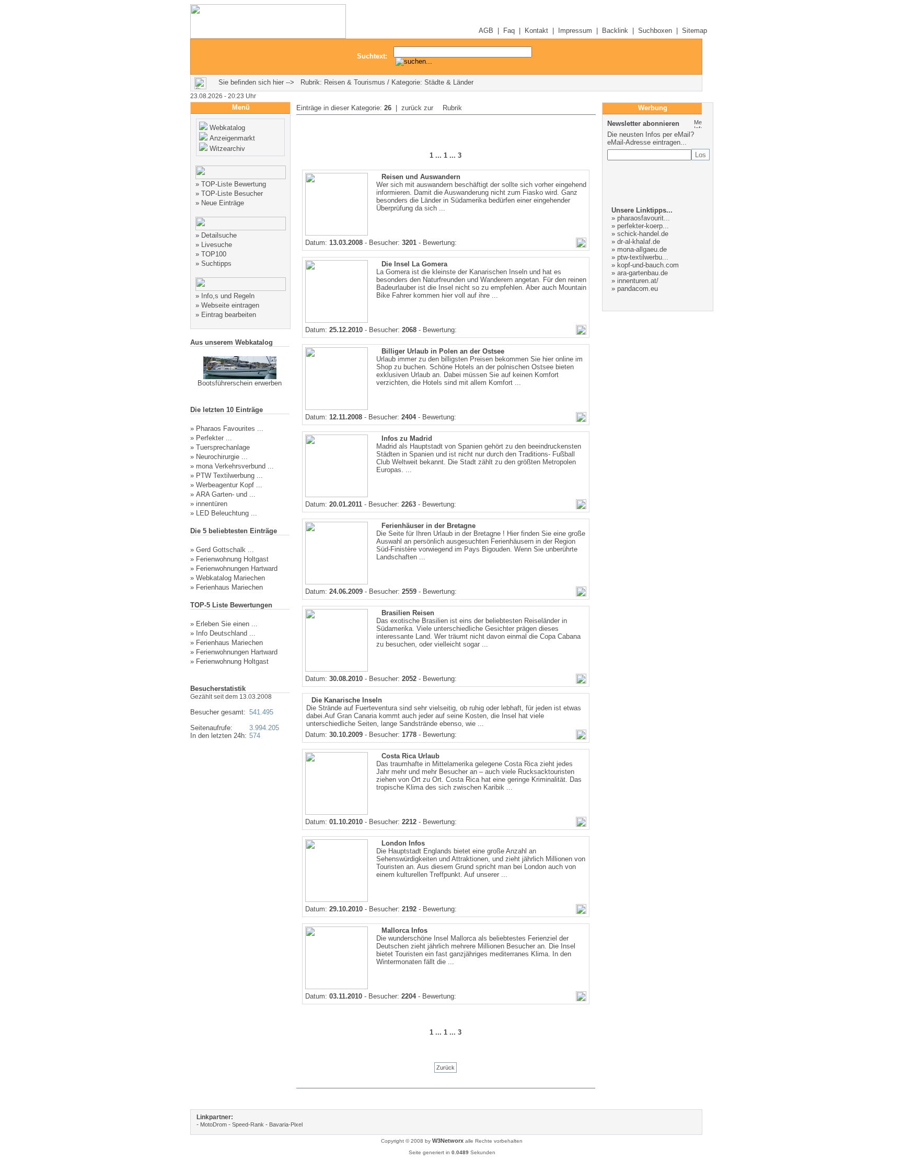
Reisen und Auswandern (420, 177)
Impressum (575, 30)
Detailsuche (219, 235)
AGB (486, 30)
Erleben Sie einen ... (227, 624)
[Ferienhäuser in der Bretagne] (336, 582)
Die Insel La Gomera (414, 264)
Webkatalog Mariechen (230, 578)
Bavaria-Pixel (286, 1124)
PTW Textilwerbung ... (229, 475)
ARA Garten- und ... (226, 494)
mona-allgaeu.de (642, 249)
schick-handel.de (642, 234)
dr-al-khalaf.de (638, 241)
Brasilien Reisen (407, 613)
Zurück (445, 1067)
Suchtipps (216, 263)
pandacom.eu (637, 288)
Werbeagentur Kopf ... (229, 485)
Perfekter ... (214, 438)
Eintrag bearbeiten (228, 315)
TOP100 (213, 254)
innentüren (211, 504)
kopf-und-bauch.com (648, 265)
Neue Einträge (222, 203)
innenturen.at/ (637, 281)
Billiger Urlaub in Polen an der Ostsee (442, 351)
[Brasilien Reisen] (336, 669)
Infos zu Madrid (406, 438)
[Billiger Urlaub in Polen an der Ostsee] (336, 408)
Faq (509, 30)
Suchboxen (655, 30)
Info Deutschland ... (226, 633)
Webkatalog (227, 128)
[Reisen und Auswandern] (336, 233)
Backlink (615, 30)
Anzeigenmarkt (232, 138)
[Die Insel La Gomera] (336, 321)
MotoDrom (213, 1124)
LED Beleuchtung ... (226, 513)
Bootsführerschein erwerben (240, 383)
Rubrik (451, 108)
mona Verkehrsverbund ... (235, 466)
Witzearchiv (227, 149)
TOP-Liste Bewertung (233, 184)
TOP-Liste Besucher (232, 193)
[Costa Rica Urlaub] (336, 813)
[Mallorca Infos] (336, 987)
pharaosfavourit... (643, 218)
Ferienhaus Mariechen (229, 587)
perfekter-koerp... (643, 226)
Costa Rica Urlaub (410, 756)
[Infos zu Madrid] (336, 495)
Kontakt (536, 30)
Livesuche (216, 245)
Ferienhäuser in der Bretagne (428, 526)
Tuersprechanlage (223, 447)
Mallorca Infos (404, 930)
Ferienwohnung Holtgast (232, 559)
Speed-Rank (248, 1124)
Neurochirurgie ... (222, 457)
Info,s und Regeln (227, 296)
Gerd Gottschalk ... (225, 550)
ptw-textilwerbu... (642, 257)
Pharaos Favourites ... (229, 428)
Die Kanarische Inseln (346, 700)
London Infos (403, 843)
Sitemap (694, 30)
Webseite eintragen (230, 305)
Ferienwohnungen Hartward (236, 568)
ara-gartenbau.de (642, 273)
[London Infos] (336, 900)
